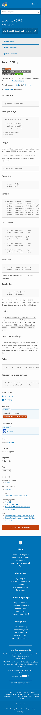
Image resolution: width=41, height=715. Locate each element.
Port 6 (9, 442)
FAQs (20, 566)
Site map (20, 672)
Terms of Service (20, 627)
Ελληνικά (29, 694)
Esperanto (37, 696)
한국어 (22, 698)
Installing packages (20, 554)
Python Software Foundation (22, 670)
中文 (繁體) (16, 696)
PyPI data (6, 410)
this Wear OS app (18, 81)
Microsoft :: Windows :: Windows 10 (17, 507)
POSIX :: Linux (10, 509)
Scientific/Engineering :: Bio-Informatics (19, 515)
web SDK (15, 85)
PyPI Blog (19, 578)
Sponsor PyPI (20, 611)
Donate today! (20, 658)
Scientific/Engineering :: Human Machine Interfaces (20, 519)
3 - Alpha (8, 482)
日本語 (32, 692)
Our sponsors (20, 590)
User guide (19, 560)
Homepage (9, 400)
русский (24, 696)
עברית (30, 696)
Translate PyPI (19, 608)
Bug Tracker (9, 396)
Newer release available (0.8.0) (15, 417)
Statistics (20, 584)
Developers (9, 489)
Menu (33, 4)
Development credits (19, 614)
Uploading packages (19, 557)
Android (8, 502)
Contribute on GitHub (19, 605)
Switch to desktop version (20, 683)
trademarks (18, 664)
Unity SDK (27, 85)
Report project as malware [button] (20, 527)
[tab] (20, 41)
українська (21, 694)
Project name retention (19, 563)
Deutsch (36, 694)
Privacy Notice (19, 635)
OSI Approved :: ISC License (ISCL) (17, 495)
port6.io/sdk (9, 89)
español (19, 692)
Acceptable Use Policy (20, 638)
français (26, 692)
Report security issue (20, 630)
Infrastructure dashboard (19, 581)
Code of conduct (19, 632)
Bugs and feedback (20, 603)
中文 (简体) (7, 696)
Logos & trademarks (20, 587)
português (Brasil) (11, 694)
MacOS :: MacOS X (11, 504)
